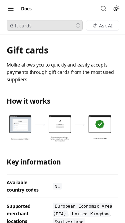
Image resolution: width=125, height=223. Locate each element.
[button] (62, 128)
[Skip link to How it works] (3, 101)
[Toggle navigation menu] (10, 8)
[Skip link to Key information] (3, 162)
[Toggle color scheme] (116, 8)
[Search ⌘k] (104, 8)
